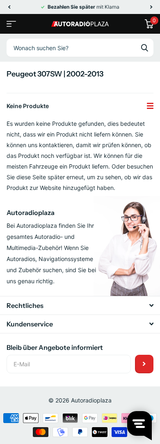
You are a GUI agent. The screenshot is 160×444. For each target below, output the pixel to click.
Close (80, 305)
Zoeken (144, 48)
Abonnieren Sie (144, 364)
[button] (9, 7)
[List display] (150, 106)
